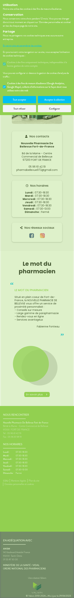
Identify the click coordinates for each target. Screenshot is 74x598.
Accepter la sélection (54, 99)
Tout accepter (19, 99)
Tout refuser (19, 108)
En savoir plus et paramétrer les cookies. (22, 45)
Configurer (54, 108)
